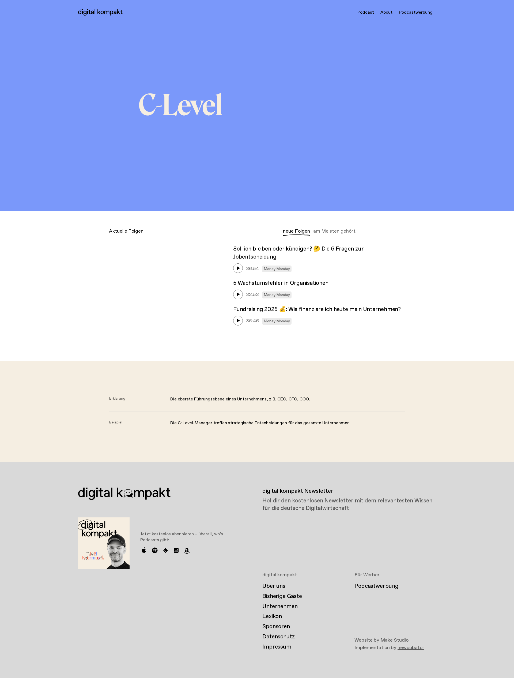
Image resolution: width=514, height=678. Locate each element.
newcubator (411, 648)
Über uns (273, 586)
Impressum (276, 647)
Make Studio (394, 640)
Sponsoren (276, 626)
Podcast (365, 12)
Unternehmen (280, 606)
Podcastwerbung (416, 12)
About (386, 12)
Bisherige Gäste (282, 596)
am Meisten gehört (334, 231)
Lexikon (272, 616)
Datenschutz (278, 637)
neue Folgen (296, 231)
